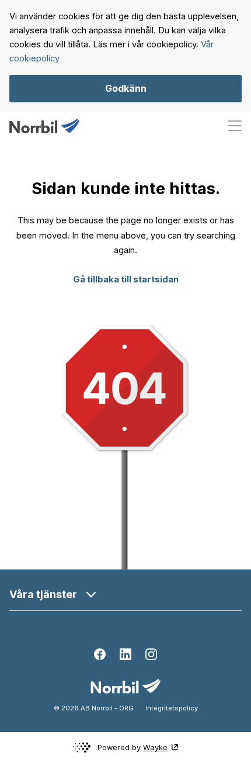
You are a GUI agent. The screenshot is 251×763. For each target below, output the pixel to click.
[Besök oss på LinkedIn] (125, 654)
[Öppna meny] (234, 125)
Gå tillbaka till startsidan (126, 279)
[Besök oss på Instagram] (151, 654)
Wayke (155, 747)
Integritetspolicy (171, 708)
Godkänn (126, 88)
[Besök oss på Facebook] (100, 654)
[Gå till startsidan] (44, 126)
